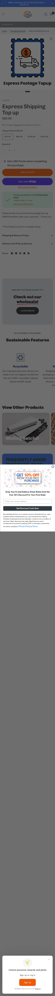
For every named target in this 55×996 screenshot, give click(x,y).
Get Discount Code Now (27, 508)
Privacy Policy (24, 526)
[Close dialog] (53, 466)
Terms (35, 526)
